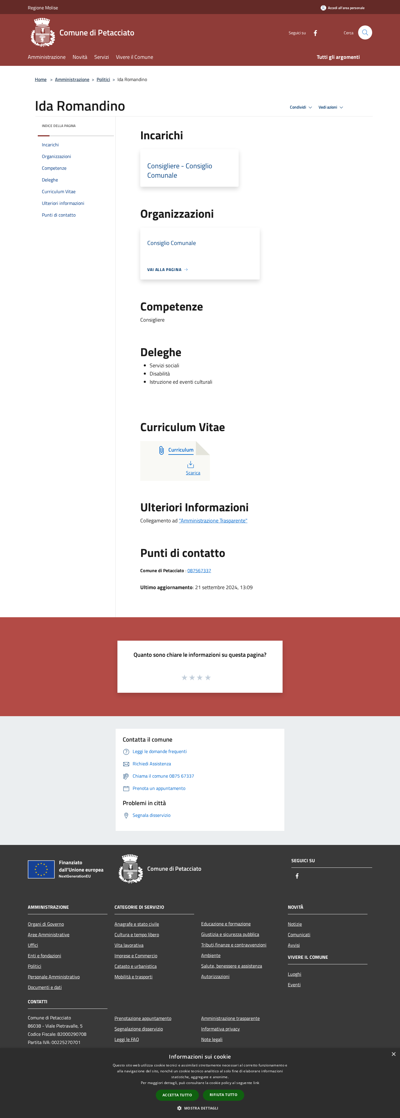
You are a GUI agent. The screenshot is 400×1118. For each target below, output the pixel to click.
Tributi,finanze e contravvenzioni (233, 944)
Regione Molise (43, 7)
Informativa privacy (220, 1028)
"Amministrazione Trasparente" (213, 520)
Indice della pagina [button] (59, 125)
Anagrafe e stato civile (136, 923)
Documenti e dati (45, 987)
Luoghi (294, 974)
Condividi (298, 107)
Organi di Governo (46, 923)
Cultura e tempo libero (136, 934)
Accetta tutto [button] (177, 1095)
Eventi (294, 984)
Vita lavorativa (128, 945)
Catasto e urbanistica (135, 966)
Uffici (33, 945)
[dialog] (200, 1083)
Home (41, 79)
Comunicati (299, 934)
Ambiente (210, 955)
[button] (200, 1108)
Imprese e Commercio (135, 955)
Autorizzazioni (215, 976)
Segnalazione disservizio (138, 1028)
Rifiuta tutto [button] (223, 1094)
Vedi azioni (328, 107)
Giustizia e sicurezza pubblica (230, 934)
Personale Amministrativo (54, 976)
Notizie (295, 923)
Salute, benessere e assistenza (231, 965)
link (256, 1082)
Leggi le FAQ (126, 1039)
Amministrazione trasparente (230, 1018)
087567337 (199, 570)
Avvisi (294, 945)
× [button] (393, 1054)
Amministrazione (72, 79)
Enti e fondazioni (44, 955)
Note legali (212, 1039)
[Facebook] (313, 32)
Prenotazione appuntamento (142, 1018)
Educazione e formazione (226, 923)
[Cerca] (365, 32)
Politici (103, 79)
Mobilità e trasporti (133, 976)
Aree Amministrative (48, 934)
